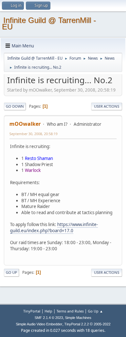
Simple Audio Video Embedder (39, 324)
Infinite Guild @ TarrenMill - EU (49, 23)
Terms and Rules (70, 311)
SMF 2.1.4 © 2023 (49, 318)
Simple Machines (78, 318)
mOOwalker (25, 123)
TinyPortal (31, 311)
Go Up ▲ (95, 311)
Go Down (15, 106)
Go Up (11, 272)
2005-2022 (102, 324)
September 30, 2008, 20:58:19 (33, 133)
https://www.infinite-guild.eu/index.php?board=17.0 (54, 227)
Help (48, 311)
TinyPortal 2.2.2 (76, 324)
